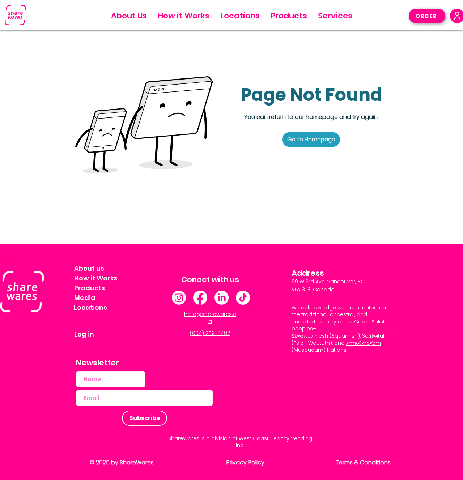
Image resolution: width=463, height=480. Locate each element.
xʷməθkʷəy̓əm (363, 343)
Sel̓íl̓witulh (374, 335)
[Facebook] (200, 298)
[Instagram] (179, 298)
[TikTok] (243, 298)
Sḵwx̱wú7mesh (310, 335)
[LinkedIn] (221, 298)
